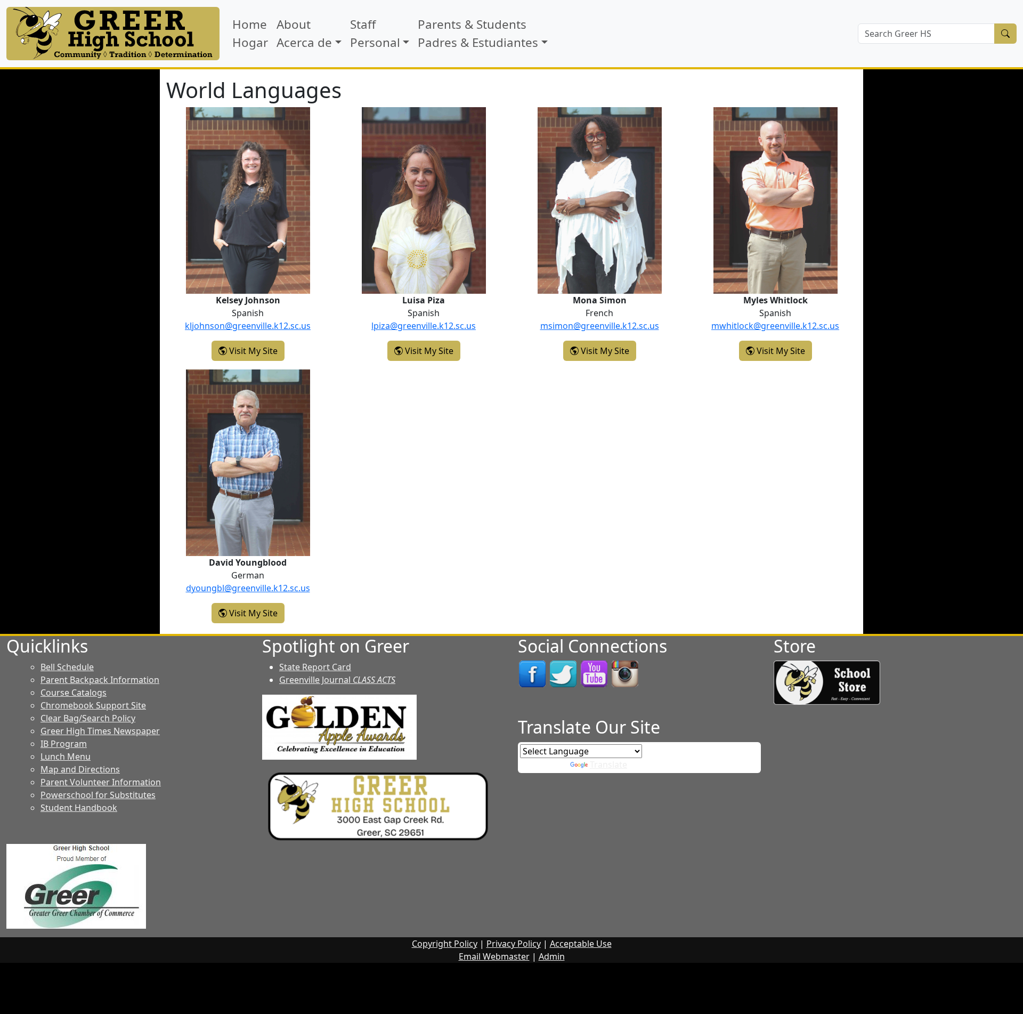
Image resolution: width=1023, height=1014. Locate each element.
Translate (608, 764)
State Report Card (315, 667)
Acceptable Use (581, 943)
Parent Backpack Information (99, 680)
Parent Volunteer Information (100, 782)
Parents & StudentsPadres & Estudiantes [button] (478, 33)
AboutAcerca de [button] (304, 33)
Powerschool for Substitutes (98, 795)
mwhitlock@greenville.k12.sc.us (775, 326)
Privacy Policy (513, 943)
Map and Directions (80, 769)
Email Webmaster (494, 956)
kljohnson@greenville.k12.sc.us (248, 326)
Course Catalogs (73, 692)
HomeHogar (250, 33)
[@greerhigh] (625, 673)
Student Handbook (78, 808)
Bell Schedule (67, 667)
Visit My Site (256, 350)
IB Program (63, 744)
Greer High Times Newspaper (100, 731)
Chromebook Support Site (93, 705)
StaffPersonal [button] (375, 33)
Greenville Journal (337, 680)
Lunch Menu (65, 756)
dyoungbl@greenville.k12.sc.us (248, 588)
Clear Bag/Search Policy (87, 718)
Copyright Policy (444, 943)
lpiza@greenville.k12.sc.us (423, 326)
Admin (552, 956)
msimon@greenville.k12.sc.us (599, 326)
